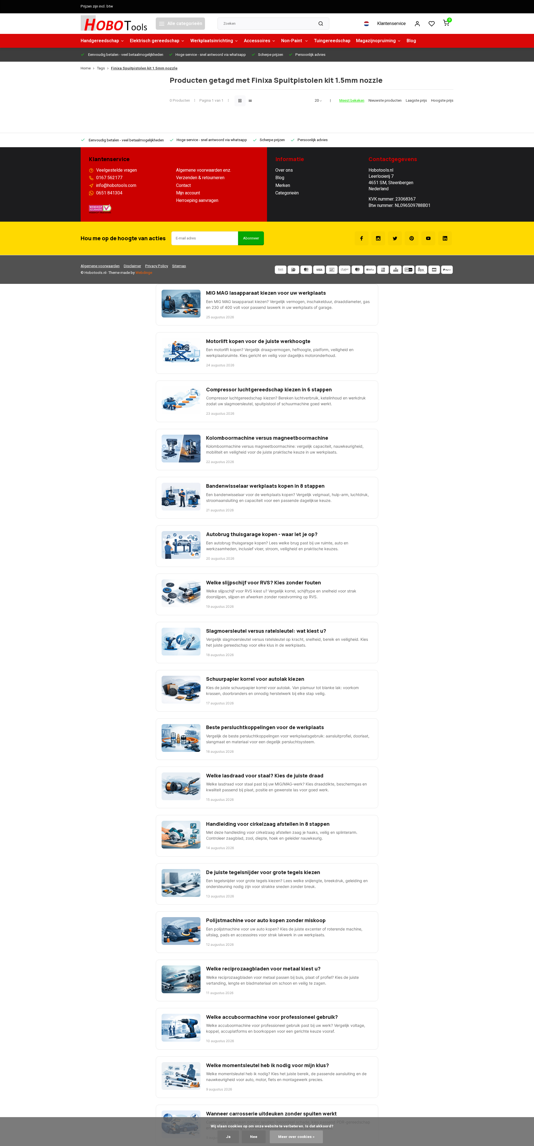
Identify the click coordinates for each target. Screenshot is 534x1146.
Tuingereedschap (332, 40)
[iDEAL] (293, 270)
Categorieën (287, 193)
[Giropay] (408, 270)
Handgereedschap (100, 40)
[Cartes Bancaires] (434, 270)
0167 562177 (109, 178)
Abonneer (251, 238)
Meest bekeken (351, 100)
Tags (101, 68)
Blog (411, 40)
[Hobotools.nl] (114, 23)
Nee (253, 1137)
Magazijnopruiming (376, 40)
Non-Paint (292, 40)
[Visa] (319, 270)
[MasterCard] (306, 270)
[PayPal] (447, 270)
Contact (183, 185)
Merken (282, 185)
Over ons (284, 170)
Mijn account (188, 193)
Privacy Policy (156, 266)
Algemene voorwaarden (100, 266)
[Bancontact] (332, 270)
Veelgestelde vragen (116, 170)
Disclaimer (132, 266)
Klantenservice (391, 23)
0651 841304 (109, 193)
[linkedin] (445, 238)
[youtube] (428, 238)
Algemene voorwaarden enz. (203, 170)
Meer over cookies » (296, 1137)
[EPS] (421, 270)
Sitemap (179, 266)
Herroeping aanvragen (197, 200)
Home (86, 68)
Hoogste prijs (442, 100)
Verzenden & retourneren (200, 178)
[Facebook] (362, 238)
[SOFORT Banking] (344, 270)
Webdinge (143, 273)
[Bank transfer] (280, 270)
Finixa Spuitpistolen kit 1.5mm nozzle (144, 68)
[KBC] (396, 270)
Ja (228, 1137)
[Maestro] (357, 270)
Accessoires (257, 40)
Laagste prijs (416, 100)
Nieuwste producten (385, 100)
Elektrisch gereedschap (154, 40)
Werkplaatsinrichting (211, 40)
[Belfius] (370, 270)
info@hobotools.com (116, 185)
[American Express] (383, 270)
